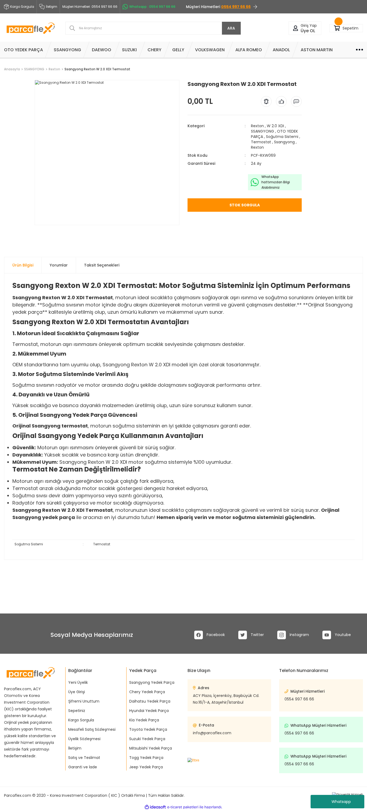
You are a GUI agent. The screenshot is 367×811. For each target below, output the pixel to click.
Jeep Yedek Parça (146, 767)
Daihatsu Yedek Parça (149, 701)
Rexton (257, 126)
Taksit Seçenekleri (101, 265)
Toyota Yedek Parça (148, 729)
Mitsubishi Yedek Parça (150, 748)
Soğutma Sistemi (282, 136)
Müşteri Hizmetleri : (89, 6)
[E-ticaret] (183, 807)
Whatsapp (341, 801)
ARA (231, 28)
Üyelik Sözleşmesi (84, 738)
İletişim (51, 6)
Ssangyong (284, 142)
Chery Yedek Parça (147, 692)
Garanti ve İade (82, 767)
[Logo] (30, 28)
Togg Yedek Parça (146, 757)
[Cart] (337, 28)
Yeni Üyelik (78, 682)
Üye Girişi (76, 692)
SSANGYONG (262, 131)
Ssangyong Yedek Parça (151, 682)
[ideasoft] (155, 807)
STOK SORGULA (244, 205)
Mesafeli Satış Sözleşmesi (92, 729)
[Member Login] (295, 28)
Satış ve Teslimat (84, 757)
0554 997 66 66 (299, 699)
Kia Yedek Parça (144, 720)
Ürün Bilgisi (22, 265)
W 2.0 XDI (275, 126)
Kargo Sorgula (81, 720)
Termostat (261, 142)
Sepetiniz (76, 710)
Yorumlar (59, 265)
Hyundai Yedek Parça (149, 710)
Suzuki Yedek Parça (147, 738)
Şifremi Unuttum (83, 701)
